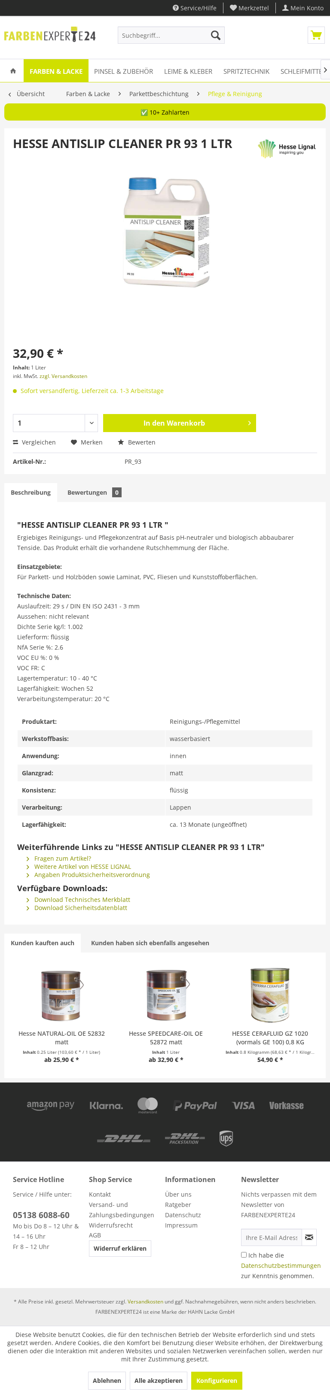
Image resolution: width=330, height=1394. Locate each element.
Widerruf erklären (120, 1248)
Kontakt (100, 1194)
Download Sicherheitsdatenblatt (80, 908)
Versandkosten (145, 1301)
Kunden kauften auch (42, 943)
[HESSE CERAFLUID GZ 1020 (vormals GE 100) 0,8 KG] (270, 995)
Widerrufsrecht (111, 1225)
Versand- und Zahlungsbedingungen (121, 1209)
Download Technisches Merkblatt (81, 899)
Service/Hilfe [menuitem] (198, 8)
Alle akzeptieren (158, 1380)
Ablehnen (107, 1380)
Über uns (178, 1194)
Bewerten (141, 442)
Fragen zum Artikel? (62, 858)
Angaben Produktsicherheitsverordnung (91, 875)
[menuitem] (249, 8)
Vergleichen (38, 442)
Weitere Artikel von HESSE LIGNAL (82, 866)
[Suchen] (216, 35)
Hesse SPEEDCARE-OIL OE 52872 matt (166, 1037)
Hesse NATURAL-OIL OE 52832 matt (61, 1037)
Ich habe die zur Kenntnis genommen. (281, 1265)
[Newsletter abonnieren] (309, 1237)
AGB (95, 1235)
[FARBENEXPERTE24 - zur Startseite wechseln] (49, 37)
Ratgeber (178, 1204)
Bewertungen (93, 492)
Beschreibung (31, 492)
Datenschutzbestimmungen (281, 1265)
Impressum (181, 1225)
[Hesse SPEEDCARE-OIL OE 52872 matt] (166, 995)
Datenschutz (183, 1215)
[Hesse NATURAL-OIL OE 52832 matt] (61, 995)
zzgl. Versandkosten (63, 376)
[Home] (13, 70)
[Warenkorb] (316, 35)
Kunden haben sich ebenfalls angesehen (150, 943)
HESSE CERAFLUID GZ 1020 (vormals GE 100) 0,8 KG (270, 1037)
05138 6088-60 (41, 1215)
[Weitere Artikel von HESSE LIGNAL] (286, 152)
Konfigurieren (216, 1380)
